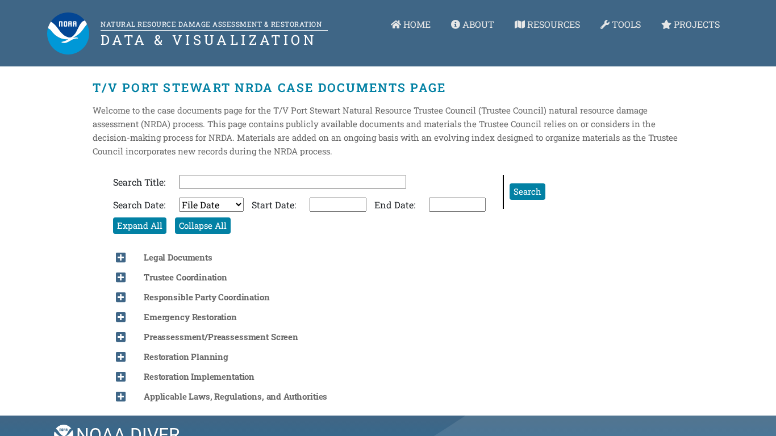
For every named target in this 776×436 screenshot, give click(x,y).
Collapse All (203, 225)
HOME (416, 24)
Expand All (139, 225)
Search (527, 191)
